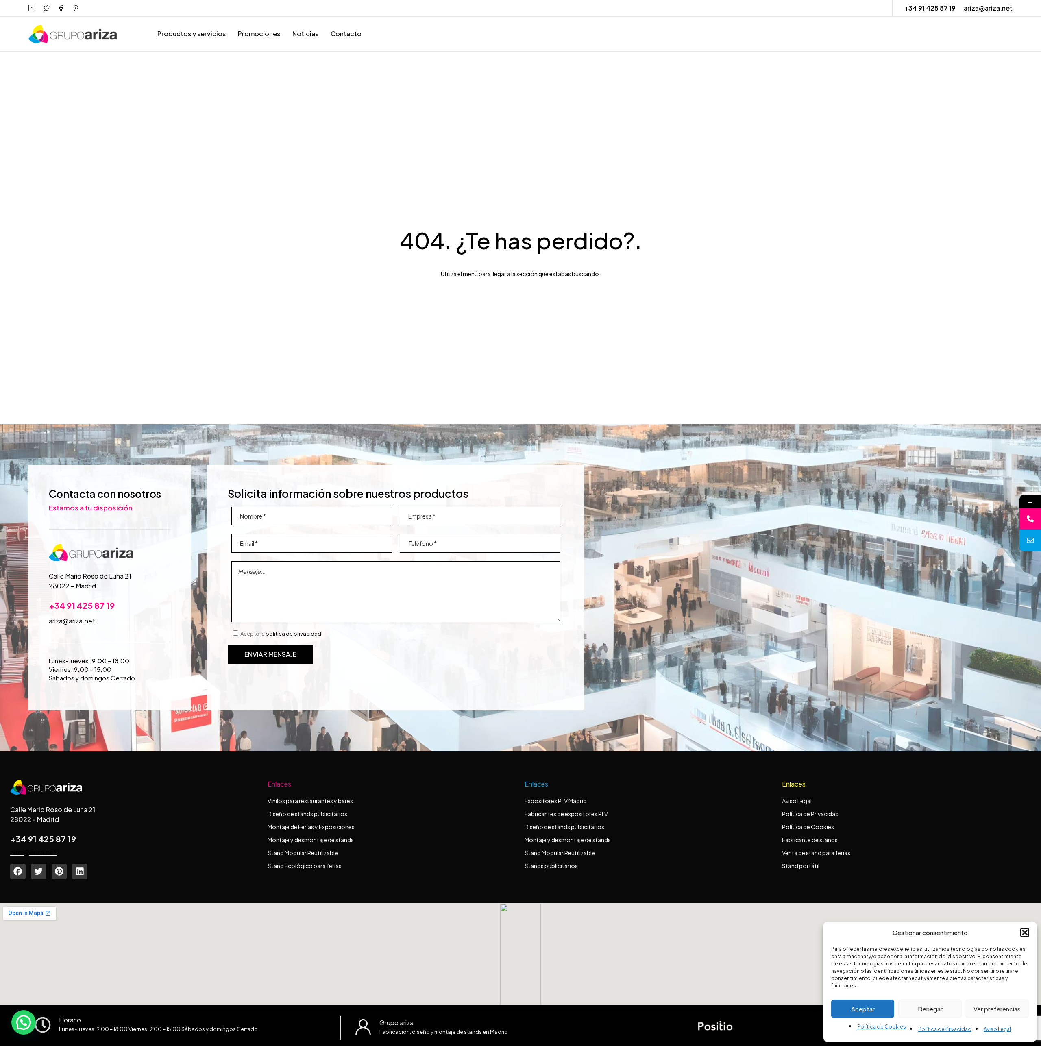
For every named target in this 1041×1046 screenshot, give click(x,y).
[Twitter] (38, 871)
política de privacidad (293, 633)
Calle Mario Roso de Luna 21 (90, 576)
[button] (1025, 932)
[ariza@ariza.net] (1030, 540)
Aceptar (863, 1009)
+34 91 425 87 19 (930, 8)
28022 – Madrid (72, 586)
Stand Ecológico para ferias (305, 865)
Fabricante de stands (810, 839)
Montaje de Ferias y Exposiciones (311, 826)
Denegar (930, 1009)
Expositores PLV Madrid (556, 800)
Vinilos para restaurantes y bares (310, 800)
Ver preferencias (997, 1009)
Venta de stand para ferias (816, 852)
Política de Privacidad (944, 1029)
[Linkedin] (79, 871)
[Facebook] (18, 871)
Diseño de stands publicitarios (307, 813)
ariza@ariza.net (988, 8)
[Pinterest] (59, 871)
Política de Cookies (881, 1027)
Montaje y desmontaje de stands (311, 839)
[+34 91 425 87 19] (1030, 519)
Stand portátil (801, 865)
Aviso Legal (997, 1029)
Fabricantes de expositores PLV (566, 813)
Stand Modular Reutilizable (303, 852)
